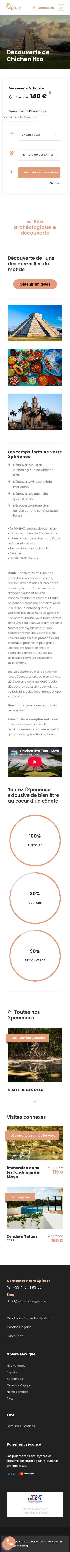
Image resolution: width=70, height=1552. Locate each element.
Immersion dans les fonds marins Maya (23, 1172)
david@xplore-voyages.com (27, 1301)
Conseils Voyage (19, 1385)
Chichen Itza (17, 583)
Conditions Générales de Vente (30, 1318)
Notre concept (17, 1392)
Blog (10, 1398)
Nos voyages (16, 1366)
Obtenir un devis (35, 284)
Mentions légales (19, 1327)
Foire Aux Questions (21, 1426)
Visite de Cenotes (25, 1090)
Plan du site (15, 1336)
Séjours (12, 1372)
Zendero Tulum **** (22, 1239)
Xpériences (15, 1379)
